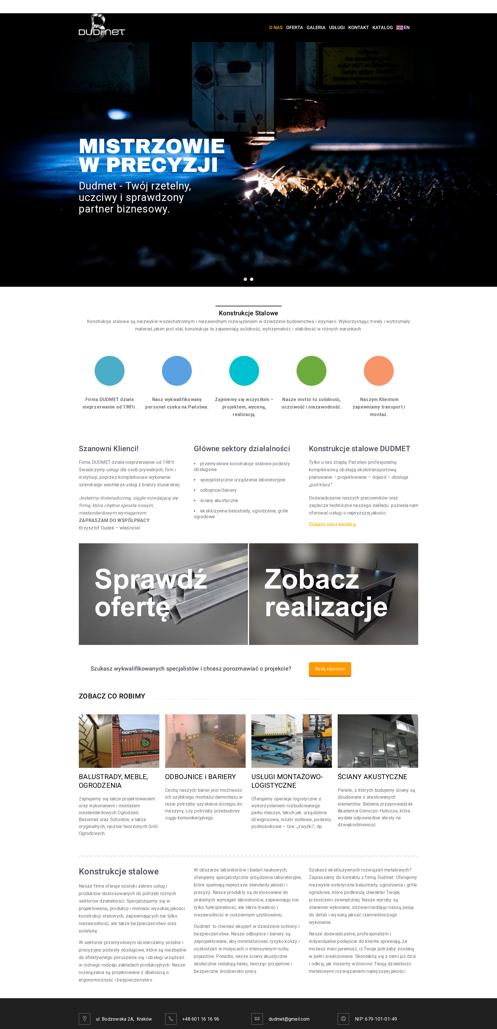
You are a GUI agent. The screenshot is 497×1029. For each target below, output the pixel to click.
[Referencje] (333, 594)
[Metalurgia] (163, 594)
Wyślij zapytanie (330, 669)
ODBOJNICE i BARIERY (200, 777)
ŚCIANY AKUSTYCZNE (372, 777)
